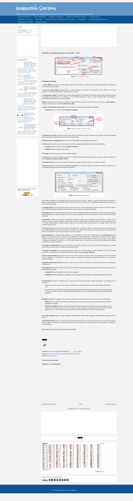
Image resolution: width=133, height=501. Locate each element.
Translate (29, 32)
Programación (81, 19)
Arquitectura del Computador (56, 17)
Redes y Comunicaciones (40, 17)
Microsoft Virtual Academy (24, 17)
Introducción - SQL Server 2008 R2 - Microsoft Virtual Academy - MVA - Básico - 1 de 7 (30, 88)
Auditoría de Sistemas (41, 22)
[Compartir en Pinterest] (80, 351)
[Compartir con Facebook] (79, 351)
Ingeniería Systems (36, 8)
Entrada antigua (110, 404)
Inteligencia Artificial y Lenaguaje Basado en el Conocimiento (60, 19)
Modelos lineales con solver (72, 353)
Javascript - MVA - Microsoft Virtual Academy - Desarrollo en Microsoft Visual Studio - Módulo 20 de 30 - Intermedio (30, 64)
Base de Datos (38, 19)
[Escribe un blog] (76, 351)
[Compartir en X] (77, 351)
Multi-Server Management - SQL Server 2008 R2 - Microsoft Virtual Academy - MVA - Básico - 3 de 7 (30, 126)
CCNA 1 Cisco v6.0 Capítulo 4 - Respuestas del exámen (30, 114)
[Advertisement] (79, 36)
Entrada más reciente (49, 404)
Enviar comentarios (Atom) (83, 408)
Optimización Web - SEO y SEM (25, 22)
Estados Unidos (52, 355)
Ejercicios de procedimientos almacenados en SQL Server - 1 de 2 (29, 77)
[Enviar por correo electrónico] (75, 351)
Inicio (80, 404)
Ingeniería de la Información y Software (76, 17)
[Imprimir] (44, 345)
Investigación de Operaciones (25, 19)
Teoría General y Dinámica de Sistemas (97, 19)
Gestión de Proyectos (94, 17)
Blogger (78, 490)
